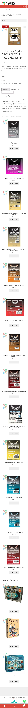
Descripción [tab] (5, 89)
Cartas (11, 83)
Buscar (14, 706)
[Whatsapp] (24, 702)
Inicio (4, 14)
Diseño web (14, 698)
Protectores (8, 14)
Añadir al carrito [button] (14, 148)
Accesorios (8, 83)
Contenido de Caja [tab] (15, 89)
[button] (25, 27)
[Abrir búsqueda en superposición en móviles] (14, 9)
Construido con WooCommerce (8, 691)
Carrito (21, 705)
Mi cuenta (4, 706)
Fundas (15, 83)
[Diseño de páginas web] (14, 701)
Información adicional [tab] (7, 92)
